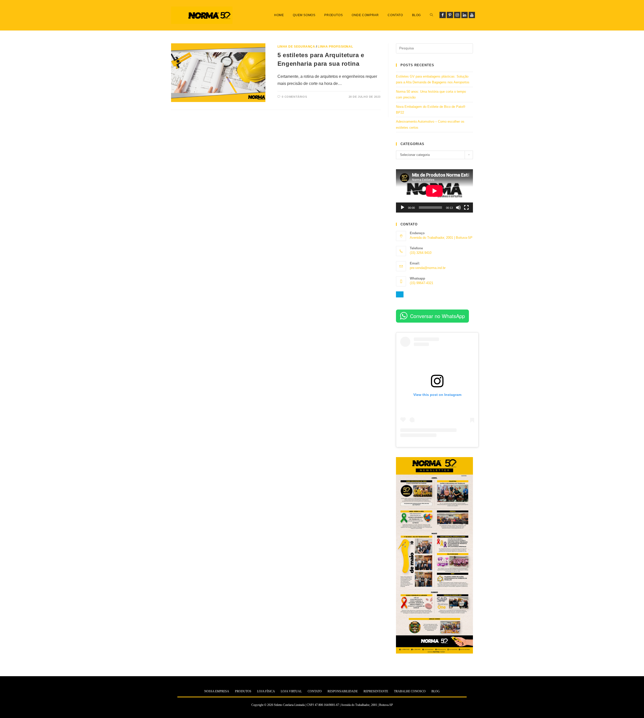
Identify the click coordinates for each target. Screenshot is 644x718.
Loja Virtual (291, 691)
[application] (434, 191)
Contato (315, 691)
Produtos (243, 691)
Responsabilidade (343, 691)
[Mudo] (458, 207)
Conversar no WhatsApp (437, 316)
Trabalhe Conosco (410, 691)
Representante (376, 691)
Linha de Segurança (296, 46)
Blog (435, 691)
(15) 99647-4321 (421, 283)
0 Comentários (294, 96)
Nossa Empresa (216, 691)
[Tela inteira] (466, 207)
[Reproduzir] (402, 207)
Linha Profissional (335, 46)
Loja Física (266, 691)
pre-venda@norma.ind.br (428, 268)
